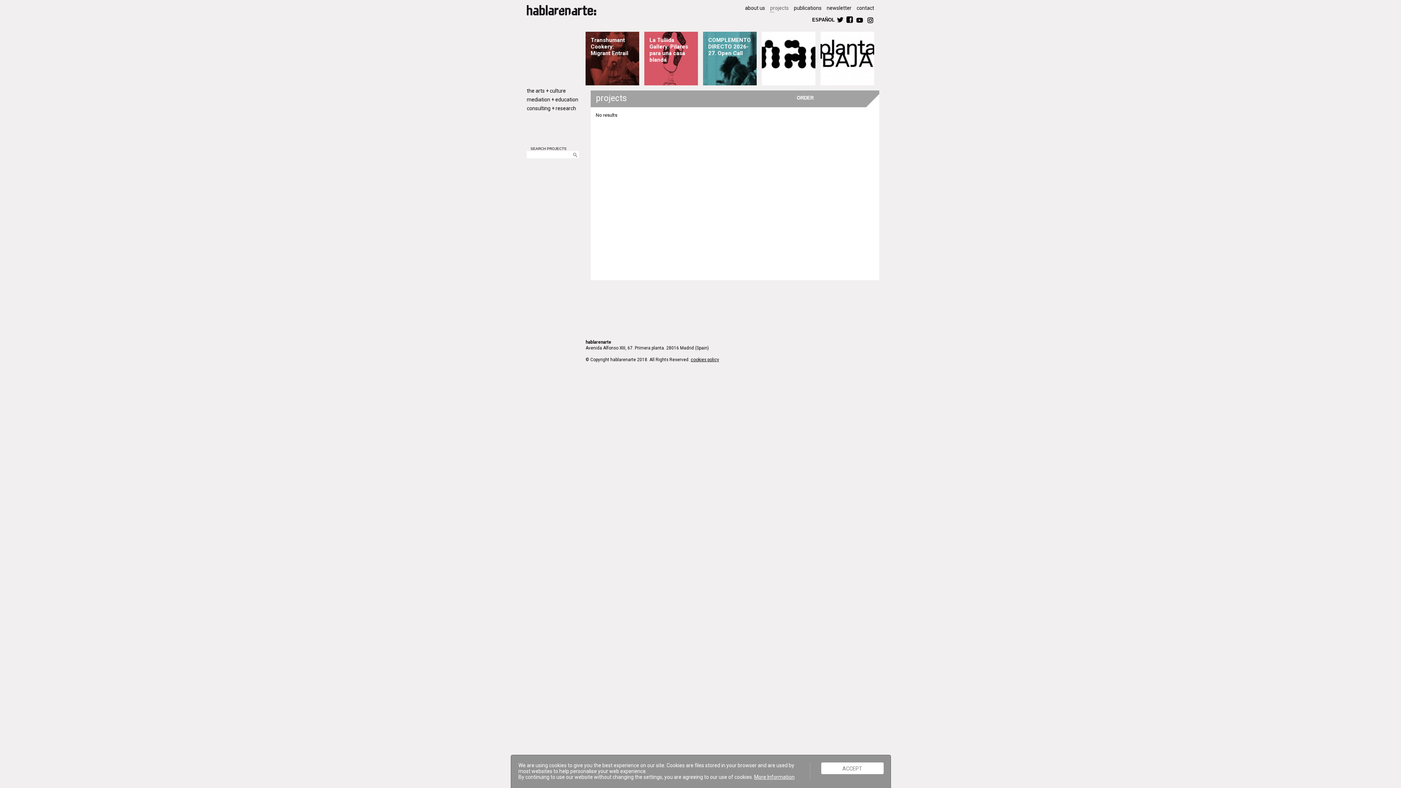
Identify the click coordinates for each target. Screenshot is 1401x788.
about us (755, 8)
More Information (774, 777)
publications (808, 8)
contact (865, 8)
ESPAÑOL (823, 19)
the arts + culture (546, 91)
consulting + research (551, 108)
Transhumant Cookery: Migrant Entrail (609, 47)
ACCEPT (852, 768)
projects (779, 8)
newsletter (839, 8)
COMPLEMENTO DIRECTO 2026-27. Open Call (729, 47)
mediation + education (552, 100)
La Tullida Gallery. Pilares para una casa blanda (668, 50)
